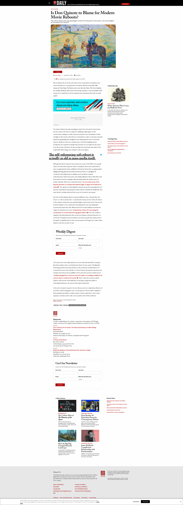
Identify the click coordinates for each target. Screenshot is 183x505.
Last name (81, 238)
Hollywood (56, 305)
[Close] (180, 501)
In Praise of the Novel (59, 340)
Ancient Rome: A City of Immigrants (116, 143)
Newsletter (125, 4)
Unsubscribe (56, 489)
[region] (91, 501)
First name (59, 238)
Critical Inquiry (72, 305)
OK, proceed (145, 501)
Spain (61, 305)
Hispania (78, 305)
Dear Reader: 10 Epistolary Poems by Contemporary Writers (90, 417)
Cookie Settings (92, 497)
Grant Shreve (58, 75)
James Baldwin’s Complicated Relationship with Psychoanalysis (88, 448)
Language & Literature (86, 413)
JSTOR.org (55, 497)
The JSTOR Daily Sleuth (81, 489)
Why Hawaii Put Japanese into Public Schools (116, 401)
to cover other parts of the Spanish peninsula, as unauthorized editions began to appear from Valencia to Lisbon (77, 184)
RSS (54, 493)
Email (57, 245)
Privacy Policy (77, 497)
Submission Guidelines (81, 487)
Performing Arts (62, 413)
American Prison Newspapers (83, 491)
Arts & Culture (54, 9)
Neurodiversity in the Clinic (114, 153)
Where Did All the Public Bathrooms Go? (118, 141)
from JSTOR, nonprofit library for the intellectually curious (83, 4)
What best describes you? (85, 245)
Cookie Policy (84, 497)
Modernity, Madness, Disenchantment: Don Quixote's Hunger (72, 350)
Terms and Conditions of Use (66, 497)
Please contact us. (57, 301)
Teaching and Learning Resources (62, 491)
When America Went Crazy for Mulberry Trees (118, 107)
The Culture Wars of (118, 146)
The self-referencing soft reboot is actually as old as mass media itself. (72, 156)
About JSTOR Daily (58, 484)
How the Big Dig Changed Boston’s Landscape (116, 150)
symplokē (83, 305)
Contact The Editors (80, 484)
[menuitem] (125, 4)
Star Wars (66, 305)
